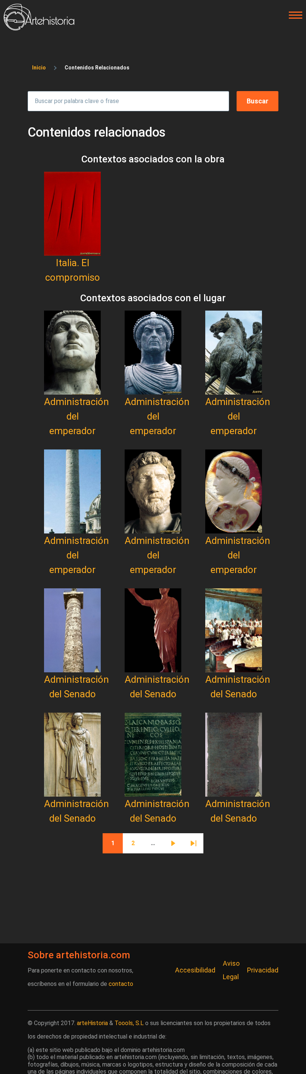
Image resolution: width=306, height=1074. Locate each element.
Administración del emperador (76, 416)
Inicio (39, 68)
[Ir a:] (72, 214)
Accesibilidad (195, 970)
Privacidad (262, 970)
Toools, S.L (129, 1023)
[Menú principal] (293, 15)
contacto (121, 983)
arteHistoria (92, 1023)
